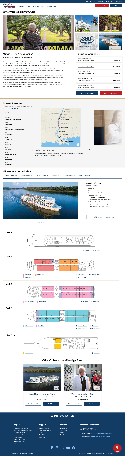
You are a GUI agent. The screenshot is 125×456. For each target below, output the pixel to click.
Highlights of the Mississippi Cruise (42, 394)
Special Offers (63, 430)
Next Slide (89, 150)
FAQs (40, 432)
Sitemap (30, 453)
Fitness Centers (82, 328)
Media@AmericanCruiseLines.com (100, 436)
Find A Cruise (116, 5)
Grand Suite (28, 274)
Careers (62, 432)
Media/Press (63, 435)
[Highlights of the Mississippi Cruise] (42, 377)
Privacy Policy (15, 453)
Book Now (53, 404)
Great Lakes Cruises (19, 439)
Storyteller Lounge (82, 326)
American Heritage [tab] (84, 175)
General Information (45, 430)
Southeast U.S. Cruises (20, 435)
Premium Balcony (29, 301)
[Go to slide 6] (46, 222)
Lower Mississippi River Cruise (86, 60)
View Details (34, 404)
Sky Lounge (81, 274)
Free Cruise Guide (102, 5)
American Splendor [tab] (69, 175)
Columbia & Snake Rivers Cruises (23, 430)
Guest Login (109, 1)
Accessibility (23, 453)
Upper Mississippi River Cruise (82, 394)
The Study (85, 301)
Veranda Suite (40, 274)
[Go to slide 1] (35, 222)
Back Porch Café (82, 277)
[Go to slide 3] (39, 222)
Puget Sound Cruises (19, 441)
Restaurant (96, 353)
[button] (17, 118)
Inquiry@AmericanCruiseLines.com (102, 433)
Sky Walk (97, 250)
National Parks (18, 444)
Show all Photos (116, 48)
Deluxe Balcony (29, 326)
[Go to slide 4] (41, 222)
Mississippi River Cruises (21, 428)
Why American (64, 428)
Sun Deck (87, 250)
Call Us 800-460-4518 (98, 1)
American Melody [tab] (42, 175)
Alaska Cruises (18, 437)
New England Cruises (19, 432)
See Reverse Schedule (9, 108)
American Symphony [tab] (27, 175)
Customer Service (44, 428)
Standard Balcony (29, 353)
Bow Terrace (95, 326)
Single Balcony (28, 277)
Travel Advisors (118, 1)
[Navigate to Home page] (9, 5)
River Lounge (96, 301)
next (71, 222)
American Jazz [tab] (56, 175)
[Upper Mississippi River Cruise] (83, 377)
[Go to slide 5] (43, 222)
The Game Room (95, 274)
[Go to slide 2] (37, 222)
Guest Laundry (95, 328)
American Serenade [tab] (11, 175)
